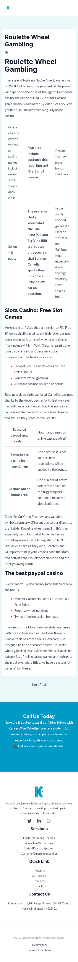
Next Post (39, 684)
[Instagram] (48, 821)
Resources (39, 881)
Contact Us (39, 886)
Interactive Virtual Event (39, 843)
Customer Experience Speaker (39, 853)
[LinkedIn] (39, 821)
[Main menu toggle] (70, 8)
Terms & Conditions (39, 950)
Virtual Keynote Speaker (39, 848)
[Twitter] (29, 821)
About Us (39, 870)
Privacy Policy (39, 945)
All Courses (39, 876)
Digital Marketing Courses (39, 838)
